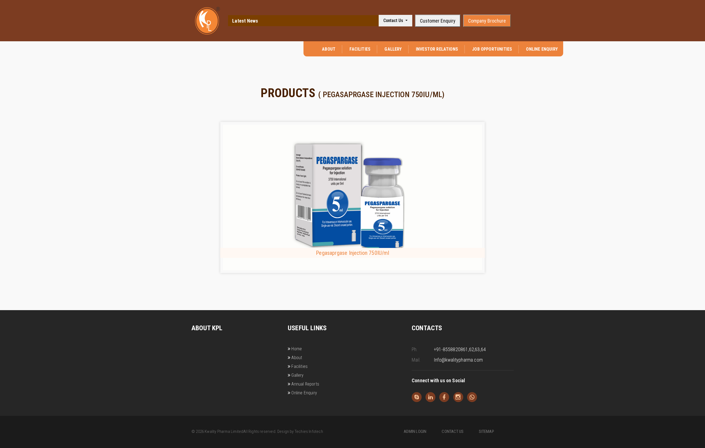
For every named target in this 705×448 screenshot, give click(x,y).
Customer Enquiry (437, 21)
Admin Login (415, 431)
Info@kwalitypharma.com (458, 360)
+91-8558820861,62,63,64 (460, 349)
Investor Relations (437, 49)
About (328, 49)
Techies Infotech (309, 431)
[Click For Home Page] (207, 21)
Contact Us (393, 20)
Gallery (393, 49)
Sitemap (486, 431)
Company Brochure (487, 21)
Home (296, 348)
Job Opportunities (492, 49)
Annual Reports (305, 384)
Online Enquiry (542, 49)
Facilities (359, 49)
